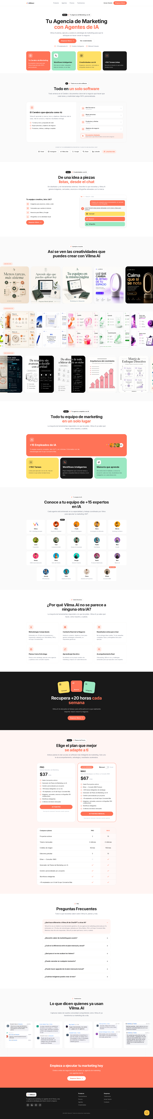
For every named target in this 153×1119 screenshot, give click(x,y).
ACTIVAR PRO (56, 807)
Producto (56, 3)
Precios (72, 3)
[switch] (107, 767)
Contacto (106, 1102)
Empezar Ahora (120, 3)
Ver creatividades (86, 41)
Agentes (64, 3)
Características (82, 1096)
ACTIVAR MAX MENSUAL (97, 813)
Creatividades (82, 1105)
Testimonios (81, 3)
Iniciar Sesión (108, 3)
